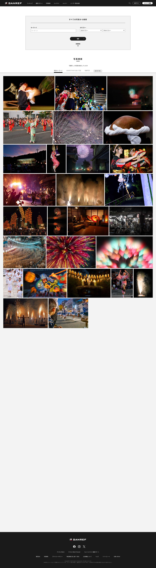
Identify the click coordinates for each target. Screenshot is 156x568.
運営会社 (38, 556)
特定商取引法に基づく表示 (73, 556)
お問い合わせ (117, 556)
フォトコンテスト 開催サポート (91, 552)
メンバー (65, 3)
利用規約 (46, 556)
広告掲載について (87, 556)
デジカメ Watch (60, 552)
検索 (78, 39)
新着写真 (87, 70)
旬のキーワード (58, 70)
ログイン (136, 3)
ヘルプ (97, 556)
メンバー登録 (147, 3)
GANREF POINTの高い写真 (73, 70)
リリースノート (106, 556)
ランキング (30, 3)
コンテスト (56, 3)
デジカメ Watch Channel (74, 552)
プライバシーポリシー (57, 556)
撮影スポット (39, 3)
